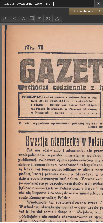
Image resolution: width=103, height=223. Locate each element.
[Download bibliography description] (39, 18)
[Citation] (48, 18)
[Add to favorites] (23, 18)
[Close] (98, 3)
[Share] (14, 18)
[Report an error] (57, 18)
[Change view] (31, 18)
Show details (83, 11)
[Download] (5, 18)
